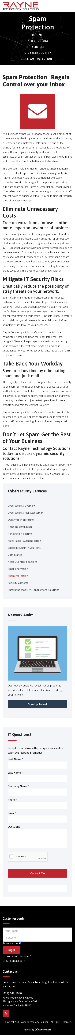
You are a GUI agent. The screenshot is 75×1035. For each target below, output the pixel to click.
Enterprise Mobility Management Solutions (33, 589)
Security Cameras (18, 582)
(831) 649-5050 (12, 993)
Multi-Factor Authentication (24, 540)
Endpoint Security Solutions (24, 547)
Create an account (14, 960)
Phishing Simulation (20, 526)
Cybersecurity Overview (21, 505)
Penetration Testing (20, 533)
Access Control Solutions (22, 561)
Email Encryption (18, 568)
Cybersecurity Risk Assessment (26, 512)
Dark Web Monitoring (21, 519)
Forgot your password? (17, 956)
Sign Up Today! (37, 704)
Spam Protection (18, 575)
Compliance (15, 554)
